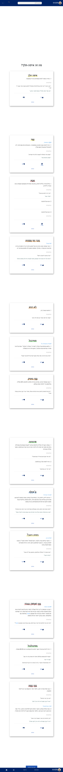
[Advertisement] (35, 120)
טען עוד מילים (31, 767)
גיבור (28, 614)
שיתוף (32, 102)
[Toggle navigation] (3, 3)
